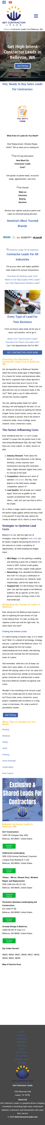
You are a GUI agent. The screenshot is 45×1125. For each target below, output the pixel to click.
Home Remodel (9, 761)
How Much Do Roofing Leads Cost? (22, 276)
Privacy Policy (21, 1056)
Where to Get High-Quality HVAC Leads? (22, 279)
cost (25, 436)
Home (21, 1032)
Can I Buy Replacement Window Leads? (22, 283)
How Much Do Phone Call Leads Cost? (22, 342)
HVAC (5, 748)
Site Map (21, 1062)
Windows (6, 736)
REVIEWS (21, 1042)
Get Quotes (21, 1052)
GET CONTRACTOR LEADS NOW (22, 352)
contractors (19, 480)
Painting (5, 754)
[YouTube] (10, 2)
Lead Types (21, 1038)
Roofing (5, 729)
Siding (5, 742)
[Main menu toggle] (36, 16)
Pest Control (7, 773)
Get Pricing (22, 65)
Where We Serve (21, 1059)
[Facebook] (4, 2)
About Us (21, 1045)
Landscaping (7, 767)
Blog (21, 1049)
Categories (21, 1035)
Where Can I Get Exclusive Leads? (22, 339)
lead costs (32, 538)
